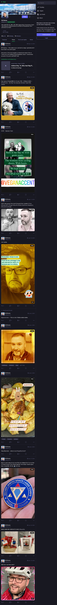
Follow (24, 16)
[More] (34, 72)
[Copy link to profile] (29, 16)
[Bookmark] (26, 72)
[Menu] (33, 16)
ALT (32, 302)
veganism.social (11, 22)
